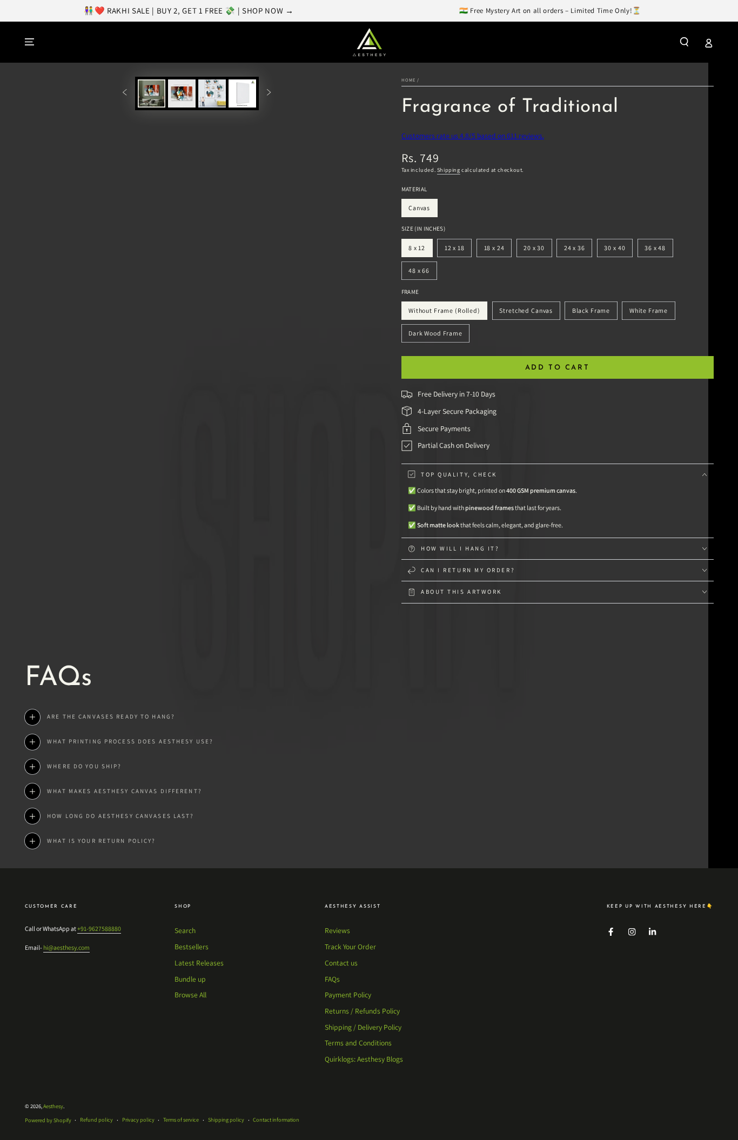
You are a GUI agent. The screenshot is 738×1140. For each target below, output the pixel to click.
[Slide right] (269, 93)
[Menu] (30, 42)
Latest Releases (199, 963)
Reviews (337, 930)
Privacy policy (138, 1119)
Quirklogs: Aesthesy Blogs (364, 1059)
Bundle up (190, 979)
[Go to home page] (369, 42)
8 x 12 (420, 250)
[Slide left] (125, 93)
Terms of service (181, 1119)
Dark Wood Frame (435, 336)
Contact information (276, 1119)
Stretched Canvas (526, 313)
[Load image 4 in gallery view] (242, 93)
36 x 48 (658, 250)
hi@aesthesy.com (66, 947)
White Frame (648, 313)
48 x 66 (422, 273)
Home (408, 80)
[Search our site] (684, 42)
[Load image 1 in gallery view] (151, 93)
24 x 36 (577, 250)
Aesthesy (53, 1106)
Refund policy (96, 1119)
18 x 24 (498, 250)
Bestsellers (192, 946)
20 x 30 (537, 250)
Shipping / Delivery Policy (363, 1027)
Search (185, 930)
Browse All (190, 995)
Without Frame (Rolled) (444, 313)
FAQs (332, 979)
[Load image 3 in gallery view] (212, 93)
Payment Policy (348, 995)
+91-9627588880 (99, 928)
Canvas (423, 210)
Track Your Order (350, 946)
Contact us (341, 963)
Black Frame (591, 313)
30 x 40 (618, 250)
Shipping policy (226, 1119)
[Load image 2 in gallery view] (182, 93)
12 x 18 (458, 250)
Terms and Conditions (358, 1043)
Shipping (448, 169)
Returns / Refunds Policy (362, 1011)
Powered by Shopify (48, 1120)
